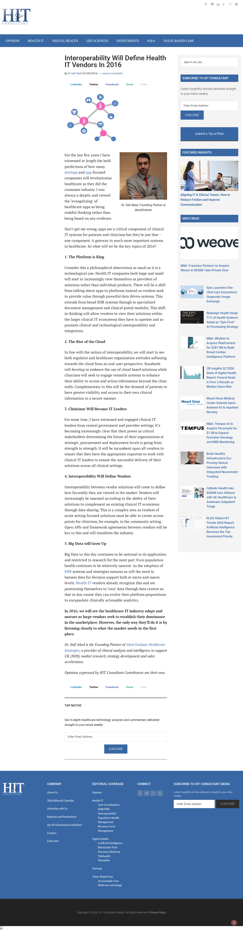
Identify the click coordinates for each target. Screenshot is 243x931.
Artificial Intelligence (110, 843)
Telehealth (104, 856)
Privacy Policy (157, 912)
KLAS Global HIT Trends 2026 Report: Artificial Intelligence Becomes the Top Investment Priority (221, 527)
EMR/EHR (104, 809)
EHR (69, 571)
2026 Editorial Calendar (60, 800)
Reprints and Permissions (62, 816)
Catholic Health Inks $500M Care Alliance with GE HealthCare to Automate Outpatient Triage (221, 497)
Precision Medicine (109, 851)
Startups (97, 868)
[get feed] (208, 5)
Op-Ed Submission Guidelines (64, 825)
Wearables (104, 860)
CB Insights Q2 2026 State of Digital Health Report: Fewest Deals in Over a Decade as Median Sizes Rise (221, 377)
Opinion (97, 792)
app (89, 172)
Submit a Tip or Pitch (209, 134)
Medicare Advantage (110, 885)
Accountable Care (108, 881)
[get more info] (238, 5)
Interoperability (107, 813)
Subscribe (53, 841)
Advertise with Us (57, 808)
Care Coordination (108, 804)
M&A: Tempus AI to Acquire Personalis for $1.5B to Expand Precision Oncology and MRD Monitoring (222, 433)
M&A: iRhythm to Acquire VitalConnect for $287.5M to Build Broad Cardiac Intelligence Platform (221, 347)
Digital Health (100, 839)
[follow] (214, 5)
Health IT (83, 583)
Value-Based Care (102, 876)
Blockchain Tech (107, 847)
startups (72, 172)
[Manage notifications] (234, 923)
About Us (52, 792)
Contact (51, 833)
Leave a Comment (112, 73)
